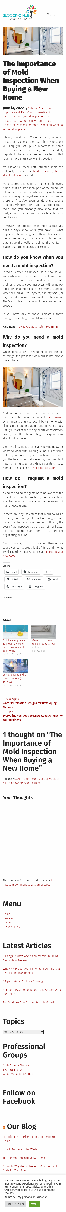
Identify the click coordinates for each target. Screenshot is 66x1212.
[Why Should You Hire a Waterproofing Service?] (15, 666)
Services (8, 918)
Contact (7, 922)
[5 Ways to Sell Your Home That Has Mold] (43, 632)
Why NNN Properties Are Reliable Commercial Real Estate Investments (31, 971)
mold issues (55, 417)
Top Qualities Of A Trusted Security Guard (28, 1002)
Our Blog (21, 1126)
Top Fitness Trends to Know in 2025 (24, 1157)
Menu (51, 14)
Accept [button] (34, 1204)
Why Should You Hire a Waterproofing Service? (14, 678)
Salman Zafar (36, 108)
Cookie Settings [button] (15, 1204)
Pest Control (28, 112)
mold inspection (34, 116)
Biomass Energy (12, 1069)
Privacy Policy (11, 926)
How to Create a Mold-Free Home (38, 326)
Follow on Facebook (19, 1097)
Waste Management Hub (18, 1073)
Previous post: (30, 703)
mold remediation (44, 467)
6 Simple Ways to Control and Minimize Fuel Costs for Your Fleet (30, 1168)
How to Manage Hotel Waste (20, 1149)
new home (23, 120)
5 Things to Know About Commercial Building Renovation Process (30, 958)
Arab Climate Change (16, 1065)
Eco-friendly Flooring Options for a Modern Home (29, 1139)
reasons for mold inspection (34, 125)
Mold (20, 116)
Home (6, 914)
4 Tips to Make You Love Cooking (23, 981)
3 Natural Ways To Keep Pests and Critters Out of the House (32, 992)
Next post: (33, 716)
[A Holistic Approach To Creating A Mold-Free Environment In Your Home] (15, 632)
